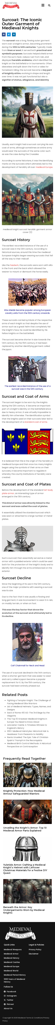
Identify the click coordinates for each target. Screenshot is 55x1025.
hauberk (14, 265)
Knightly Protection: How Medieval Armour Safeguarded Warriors (24, 792)
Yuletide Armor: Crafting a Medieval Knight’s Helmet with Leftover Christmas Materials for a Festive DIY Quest (25, 869)
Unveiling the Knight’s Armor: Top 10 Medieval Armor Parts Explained (25, 829)
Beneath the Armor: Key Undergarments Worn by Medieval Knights (24, 910)
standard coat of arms (35, 422)
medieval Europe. (44, 167)
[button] (42, 5)
